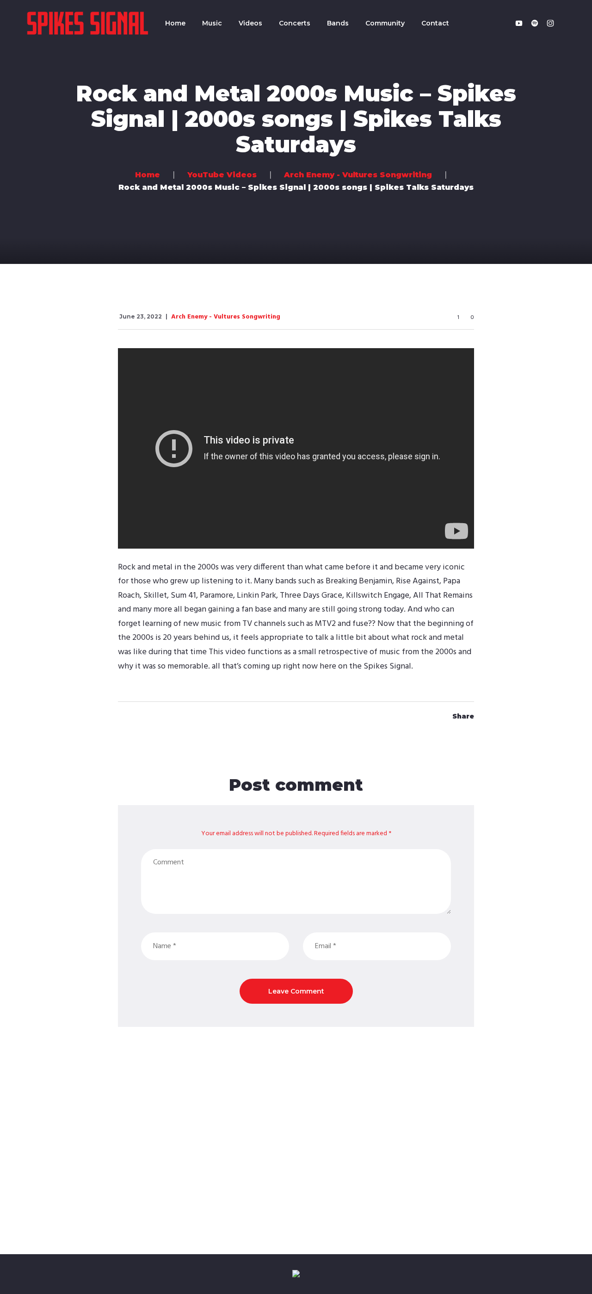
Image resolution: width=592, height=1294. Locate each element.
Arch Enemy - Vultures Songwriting (225, 317)
